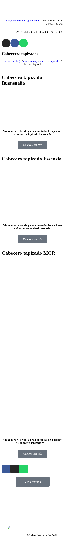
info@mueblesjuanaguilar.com (22, 20)
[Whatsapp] (23, 43)
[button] (5, 105)
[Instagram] (6, 43)
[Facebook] (14, 43)
